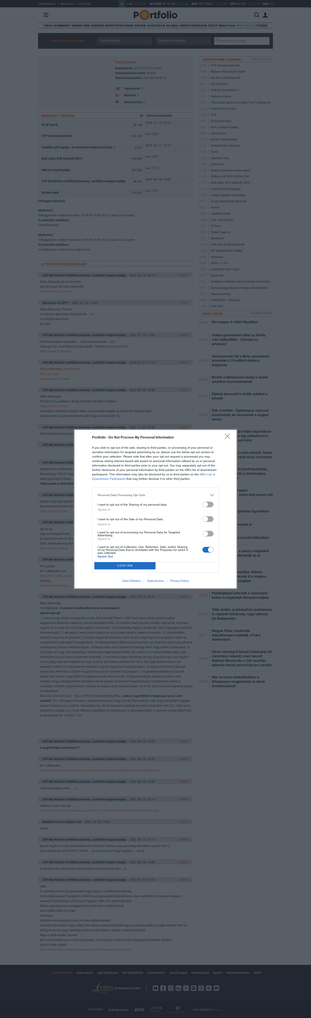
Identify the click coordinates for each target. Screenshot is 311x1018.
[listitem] (155, 495)
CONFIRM (125, 565)
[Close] (229, 438)
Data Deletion (131, 580)
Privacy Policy (179, 580)
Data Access (155, 580)
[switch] (207, 504)
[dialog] (155, 509)
